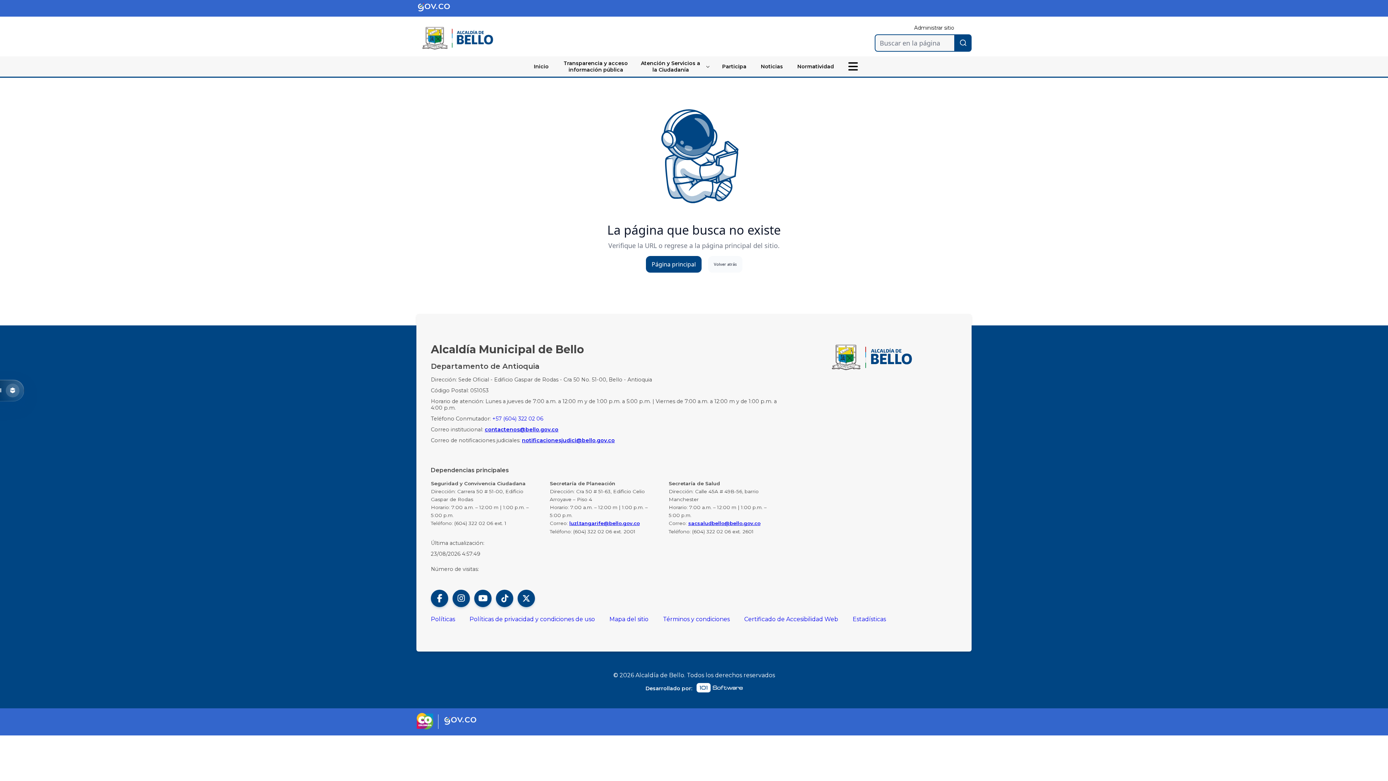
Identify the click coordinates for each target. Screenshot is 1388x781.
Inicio (541, 66)
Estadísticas (869, 619)
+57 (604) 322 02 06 (517, 418)
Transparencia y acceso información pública (596, 66)
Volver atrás (725, 264)
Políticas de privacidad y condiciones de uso (532, 619)
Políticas (443, 619)
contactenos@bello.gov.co (521, 429)
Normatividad (815, 66)
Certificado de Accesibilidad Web (791, 619)
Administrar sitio (934, 28)
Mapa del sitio (628, 619)
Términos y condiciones (696, 619)
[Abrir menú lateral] (853, 66)
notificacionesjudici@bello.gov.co (568, 440)
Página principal (674, 264)
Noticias (772, 66)
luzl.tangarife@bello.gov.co (604, 523)
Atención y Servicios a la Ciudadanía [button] (670, 66)
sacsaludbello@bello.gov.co (724, 523)
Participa (734, 66)
